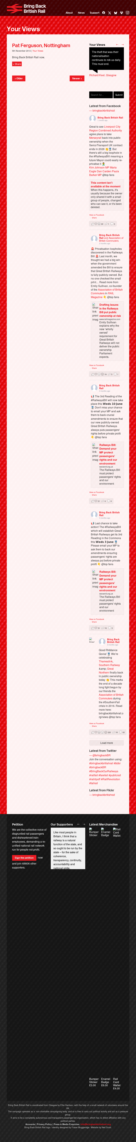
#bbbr (117, 763)
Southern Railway (109, 665)
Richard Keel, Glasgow (102, 75)
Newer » (77, 78)
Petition (17, 824)
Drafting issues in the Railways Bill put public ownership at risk (110, 310)
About (69, 12)
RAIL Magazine (102, 295)
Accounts (30, 1124)
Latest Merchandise (103, 824)
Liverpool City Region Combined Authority (105, 128)
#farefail (103, 775)
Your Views (23, 29)
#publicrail (115, 775)
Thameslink (106, 661)
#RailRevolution (110, 779)
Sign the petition (24, 858)
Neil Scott (106, 1127)
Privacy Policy (44, 1124)
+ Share (17, 64)
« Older (19, 78)
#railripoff (94, 779)
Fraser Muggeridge (80, 1127)
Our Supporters (62, 824)
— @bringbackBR (100, 755)
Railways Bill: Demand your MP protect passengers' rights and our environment (108, 454)
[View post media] (92, 640)
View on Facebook (96, 214)
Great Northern (106, 670)
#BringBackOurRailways (103, 771)
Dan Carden (104, 171)
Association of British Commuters (107, 291)
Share (94, 217)
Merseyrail (95, 138)
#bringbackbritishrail (101, 763)
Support (94, 12)
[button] (103, 223)
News (81, 12)
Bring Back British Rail (26, 8)
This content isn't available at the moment (105, 184)
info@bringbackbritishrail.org (95, 1124)
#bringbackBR (97, 767)
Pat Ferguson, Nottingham (41, 45)
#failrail (93, 783)
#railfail (93, 775)
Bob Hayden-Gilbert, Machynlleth (101, 85)
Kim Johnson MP (99, 167)
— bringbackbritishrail (102, 110)
